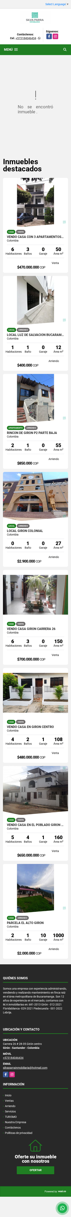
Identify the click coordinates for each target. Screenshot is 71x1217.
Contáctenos (13, 1127)
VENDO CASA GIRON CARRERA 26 (31, 629)
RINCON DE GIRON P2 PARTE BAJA (32, 433)
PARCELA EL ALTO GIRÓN (25, 923)
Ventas (9, 1100)
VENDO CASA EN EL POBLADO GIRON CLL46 (35, 825)
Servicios (10, 1111)
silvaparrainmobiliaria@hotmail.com (25, 1067)
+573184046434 (26, 38)
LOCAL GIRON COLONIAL (25, 531)
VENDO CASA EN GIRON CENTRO (30, 727)
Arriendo (10, 1106)
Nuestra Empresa (15, 1122)
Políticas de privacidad (18, 1133)
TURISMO (11, 1116)
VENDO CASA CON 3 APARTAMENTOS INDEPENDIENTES (35, 237)
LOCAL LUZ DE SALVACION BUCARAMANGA (35, 335)
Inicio (8, 1095)
